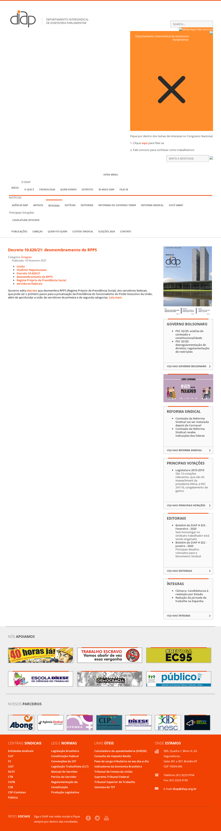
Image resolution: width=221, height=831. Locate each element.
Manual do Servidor (64, 772)
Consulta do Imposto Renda (112, 756)
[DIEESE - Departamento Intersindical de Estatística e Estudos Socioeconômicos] (139, 722)
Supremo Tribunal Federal (111, 777)
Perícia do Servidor (64, 777)
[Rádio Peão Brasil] (197, 722)
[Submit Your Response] (211, 158)
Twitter (97, 818)
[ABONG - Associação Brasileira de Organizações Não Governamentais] (21, 722)
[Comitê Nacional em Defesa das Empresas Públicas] (178, 679)
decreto (32, 290)
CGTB (11, 782)
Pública (13, 797)
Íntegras (26, 257)
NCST (11, 772)
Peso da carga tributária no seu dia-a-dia (121, 761)
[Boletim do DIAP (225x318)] (187, 314)
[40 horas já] (40, 655)
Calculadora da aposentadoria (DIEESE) (120, 751)
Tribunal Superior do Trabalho (114, 782)
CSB (10, 787)
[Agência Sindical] (50, 722)
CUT (10, 756)
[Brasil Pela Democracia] (109, 679)
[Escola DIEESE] (40, 679)
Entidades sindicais (20, 751)
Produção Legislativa (65, 792)
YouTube (106, 817)
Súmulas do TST (104, 787)
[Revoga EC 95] (178, 655)
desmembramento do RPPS (35, 277)
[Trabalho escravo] (109, 655)
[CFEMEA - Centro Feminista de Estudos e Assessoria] (80, 722)
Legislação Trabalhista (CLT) (69, 766)
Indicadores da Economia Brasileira (118, 766)
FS (9, 761)
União (21, 266)
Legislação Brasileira (65, 751)
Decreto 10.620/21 (28, 273)
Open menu (110, 174)
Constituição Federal (65, 756)
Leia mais (115, 297)
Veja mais (186, 366)
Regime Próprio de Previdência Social (41, 280)
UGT (11, 766)
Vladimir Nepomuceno (32, 270)
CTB (10, 777)
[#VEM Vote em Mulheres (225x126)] (188, 401)
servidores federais (29, 284)
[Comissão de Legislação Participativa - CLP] (109, 722)
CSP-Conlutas (17, 792)
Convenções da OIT (63, 761)
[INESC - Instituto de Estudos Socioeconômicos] (168, 722)
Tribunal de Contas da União (113, 772)
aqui (145, 143)
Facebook (88, 818)
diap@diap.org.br (185, 789)
